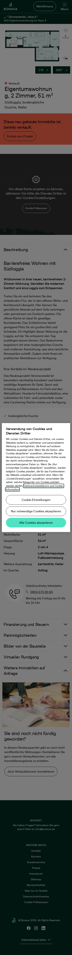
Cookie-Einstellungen (36, 500)
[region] (36, 477)
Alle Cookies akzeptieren (36, 522)
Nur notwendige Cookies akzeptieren (36, 511)
